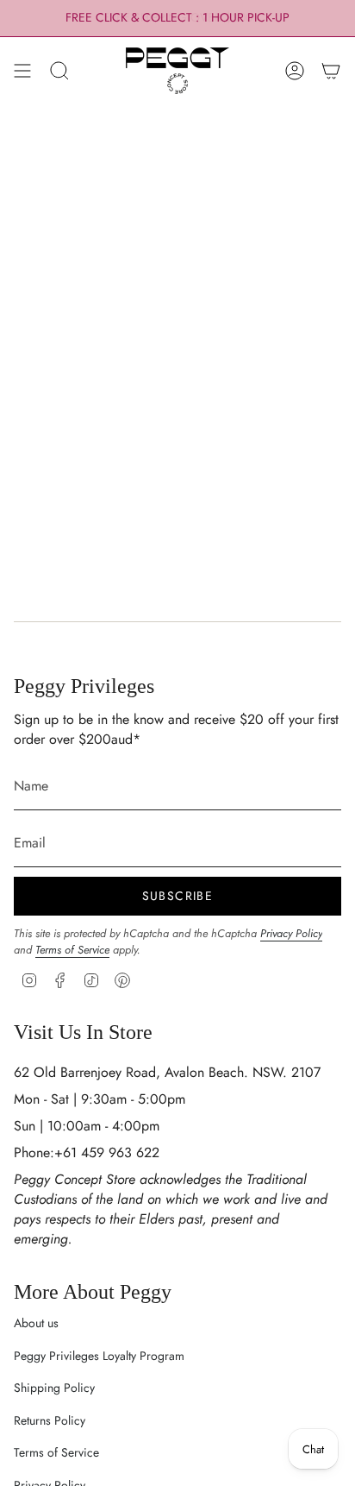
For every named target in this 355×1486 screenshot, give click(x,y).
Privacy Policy (291, 933)
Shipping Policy (54, 1387)
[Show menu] (22, 70)
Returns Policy (49, 1420)
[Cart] (331, 70)
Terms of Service (72, 949)
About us (36, 1323)
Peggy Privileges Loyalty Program (99, 1355)
